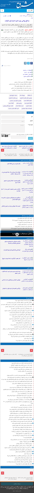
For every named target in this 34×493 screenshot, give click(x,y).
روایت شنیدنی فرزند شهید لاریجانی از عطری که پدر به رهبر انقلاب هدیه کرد (16, 304)
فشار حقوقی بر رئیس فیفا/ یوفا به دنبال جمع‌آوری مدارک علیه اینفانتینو (17, 389)
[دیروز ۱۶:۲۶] (17, 234)
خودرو (31, 143)
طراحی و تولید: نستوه (17, 491)
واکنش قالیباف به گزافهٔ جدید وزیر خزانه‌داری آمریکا (21, 336)
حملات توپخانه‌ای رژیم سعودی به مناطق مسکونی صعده (21, 411)
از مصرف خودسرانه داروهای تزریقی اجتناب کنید (22, 427)
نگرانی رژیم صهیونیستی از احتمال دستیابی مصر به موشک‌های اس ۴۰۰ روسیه (18, 402)
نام (32, 116)
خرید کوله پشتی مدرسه (13, 108)
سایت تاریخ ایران (13, 95)
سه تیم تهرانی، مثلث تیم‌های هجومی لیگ (22, 86)
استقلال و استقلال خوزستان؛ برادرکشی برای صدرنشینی (20, 84)
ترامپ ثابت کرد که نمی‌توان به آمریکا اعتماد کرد (22, 435)
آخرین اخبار (30, 361)
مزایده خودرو (29, 106)
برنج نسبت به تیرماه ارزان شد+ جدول (24, 385)
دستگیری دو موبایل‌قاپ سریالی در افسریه (22, 234)
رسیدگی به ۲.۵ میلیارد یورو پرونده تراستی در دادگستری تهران (19, 375)
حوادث (31, 344)
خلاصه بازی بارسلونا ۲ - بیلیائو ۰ (25, 441)
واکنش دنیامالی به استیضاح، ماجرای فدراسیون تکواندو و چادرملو (12, 242)
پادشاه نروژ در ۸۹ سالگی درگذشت (25, 371)
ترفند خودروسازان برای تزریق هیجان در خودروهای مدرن (10, 154)
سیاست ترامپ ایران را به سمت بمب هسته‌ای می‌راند (21, 325)
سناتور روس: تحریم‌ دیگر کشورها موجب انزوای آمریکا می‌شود (19, 395)
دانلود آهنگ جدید (28, 100)
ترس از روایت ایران (28, 338)
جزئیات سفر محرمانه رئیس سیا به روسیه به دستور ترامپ (20, 415)
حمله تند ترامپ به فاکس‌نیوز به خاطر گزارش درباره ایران (20, 319)
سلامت (31, 467)
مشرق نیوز (21, 4)
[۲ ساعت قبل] (27, 166)
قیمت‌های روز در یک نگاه (27, 216)
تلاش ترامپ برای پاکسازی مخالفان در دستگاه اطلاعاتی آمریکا (19, 456)
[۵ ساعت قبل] (25, 472)
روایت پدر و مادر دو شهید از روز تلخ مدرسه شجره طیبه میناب (19, 377)
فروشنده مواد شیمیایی (27, 108)
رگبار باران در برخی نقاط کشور (13, 164)
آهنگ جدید (11, 103)
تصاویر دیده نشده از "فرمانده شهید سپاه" (23, 300)
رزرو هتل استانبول (13, 98)
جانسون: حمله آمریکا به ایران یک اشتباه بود (23, 327)
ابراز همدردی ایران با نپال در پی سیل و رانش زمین (22, 363)
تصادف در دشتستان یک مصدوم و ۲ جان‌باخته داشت (21, 407)
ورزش (29, 10)
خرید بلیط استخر (19, 106)
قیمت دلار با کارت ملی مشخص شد (24, 218)
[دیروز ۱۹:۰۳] (27, 274)
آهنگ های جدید (28, 103)
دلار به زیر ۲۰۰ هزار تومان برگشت (25, 224)
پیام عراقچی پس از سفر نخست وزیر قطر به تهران (22, 391)
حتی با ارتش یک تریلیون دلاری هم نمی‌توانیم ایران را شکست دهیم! (18, 310)
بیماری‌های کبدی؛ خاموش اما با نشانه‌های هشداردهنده (21, 312)
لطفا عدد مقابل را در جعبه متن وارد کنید (25, 134)
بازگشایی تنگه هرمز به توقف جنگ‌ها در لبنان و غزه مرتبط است (19, 302)
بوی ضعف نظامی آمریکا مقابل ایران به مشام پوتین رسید (20, 314)
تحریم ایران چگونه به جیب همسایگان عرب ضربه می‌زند (21, 387)
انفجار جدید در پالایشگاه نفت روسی (24, 393)
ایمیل (31, 121)
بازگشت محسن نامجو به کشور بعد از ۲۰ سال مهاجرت (10, 190)
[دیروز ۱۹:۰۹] (27, 183)
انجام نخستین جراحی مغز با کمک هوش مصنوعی (22, 425)
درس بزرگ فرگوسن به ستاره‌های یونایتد (24, 323)
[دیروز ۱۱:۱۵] (27, 261)
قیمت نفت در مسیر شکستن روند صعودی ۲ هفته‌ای (21, 365)
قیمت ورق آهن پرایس (8, 106)
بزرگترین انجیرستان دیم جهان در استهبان (11, 288)
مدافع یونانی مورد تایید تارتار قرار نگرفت (17, 21)
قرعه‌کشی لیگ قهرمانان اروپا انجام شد (12, 250)
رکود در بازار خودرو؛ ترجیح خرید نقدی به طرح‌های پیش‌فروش (26, 154)
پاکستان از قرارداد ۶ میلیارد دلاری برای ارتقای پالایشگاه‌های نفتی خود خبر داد (16, 379)
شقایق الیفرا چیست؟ (27, 437)
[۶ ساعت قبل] (9, 472)
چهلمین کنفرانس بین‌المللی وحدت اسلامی (11, 280)
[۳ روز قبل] (25, 149)
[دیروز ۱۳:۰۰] (27, 282)
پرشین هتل (19, 103)
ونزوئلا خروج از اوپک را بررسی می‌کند (24, 397)
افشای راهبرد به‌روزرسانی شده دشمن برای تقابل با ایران (20, 332)
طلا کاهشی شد (29, 373)
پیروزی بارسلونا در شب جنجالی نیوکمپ (24, 443)
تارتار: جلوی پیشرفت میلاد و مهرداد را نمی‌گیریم (21, 90)
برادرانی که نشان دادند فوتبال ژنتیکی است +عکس (21, 88)
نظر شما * (30, 125)
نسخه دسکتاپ (17, 484)
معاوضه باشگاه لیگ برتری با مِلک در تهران (22, 82)
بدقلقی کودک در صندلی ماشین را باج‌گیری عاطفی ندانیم (20, 445)
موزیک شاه (22, 95)
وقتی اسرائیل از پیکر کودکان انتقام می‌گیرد (23, 458)
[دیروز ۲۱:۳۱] (27, 244)
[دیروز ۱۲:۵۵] (27, 209)
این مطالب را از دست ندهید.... (26, 160)
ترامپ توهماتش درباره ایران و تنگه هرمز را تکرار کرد (21, 308)
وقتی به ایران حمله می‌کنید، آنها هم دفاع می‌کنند (22, 316)
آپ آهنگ (30, 95)
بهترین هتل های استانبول (26, 98)
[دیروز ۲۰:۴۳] (27, 252)
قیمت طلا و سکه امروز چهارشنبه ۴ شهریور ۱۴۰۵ (22, 220)
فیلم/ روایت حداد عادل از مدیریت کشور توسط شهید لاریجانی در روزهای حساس (18, 329)
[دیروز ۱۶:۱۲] (27, 192)
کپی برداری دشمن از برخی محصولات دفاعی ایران (22, 321)
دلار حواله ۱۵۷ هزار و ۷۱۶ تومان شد (24, 222)
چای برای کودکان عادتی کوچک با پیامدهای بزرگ (22, 429)
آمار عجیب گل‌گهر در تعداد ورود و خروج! (11, 258)
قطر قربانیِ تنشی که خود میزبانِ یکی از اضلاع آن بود (21, 421)
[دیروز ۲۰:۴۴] (27, 175)
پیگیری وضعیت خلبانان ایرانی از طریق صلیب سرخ (12, 181)
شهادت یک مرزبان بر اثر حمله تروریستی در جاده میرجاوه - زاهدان (11, 173)
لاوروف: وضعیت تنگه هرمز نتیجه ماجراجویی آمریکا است (20, 367)
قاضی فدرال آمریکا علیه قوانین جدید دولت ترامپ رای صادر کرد (19, 381)
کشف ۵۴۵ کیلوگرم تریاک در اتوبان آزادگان (11, 206)
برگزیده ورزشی (30, 238)
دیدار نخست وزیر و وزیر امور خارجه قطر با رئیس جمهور (11, 272)
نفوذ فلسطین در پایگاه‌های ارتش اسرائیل (23, 451)
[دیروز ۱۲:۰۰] (27, 291)
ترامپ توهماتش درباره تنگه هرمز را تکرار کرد (23, 369)
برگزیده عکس (30, 268)
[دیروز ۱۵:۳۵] (27, 200)
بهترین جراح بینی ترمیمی (15, 100)
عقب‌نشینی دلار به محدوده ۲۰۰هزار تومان (23, 226)
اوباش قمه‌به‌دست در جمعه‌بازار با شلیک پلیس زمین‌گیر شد (20, 334)
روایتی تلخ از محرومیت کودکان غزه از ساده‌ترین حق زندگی (20, 419)
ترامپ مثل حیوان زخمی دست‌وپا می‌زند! (24, 340)
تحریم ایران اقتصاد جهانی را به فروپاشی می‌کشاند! (22, 431)
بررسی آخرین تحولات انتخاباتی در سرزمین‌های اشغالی (21, 413)
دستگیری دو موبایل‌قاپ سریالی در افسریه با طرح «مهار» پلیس (10, 198)
